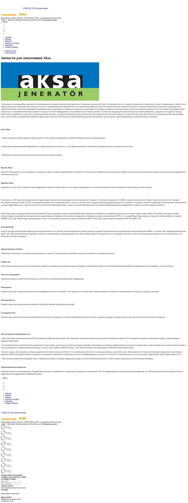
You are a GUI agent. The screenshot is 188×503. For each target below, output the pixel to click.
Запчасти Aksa (10, 51)
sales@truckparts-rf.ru (11, 8)
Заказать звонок (42, 8)
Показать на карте (50, 20)
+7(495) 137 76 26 (29, 8)
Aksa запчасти (10, 53)
